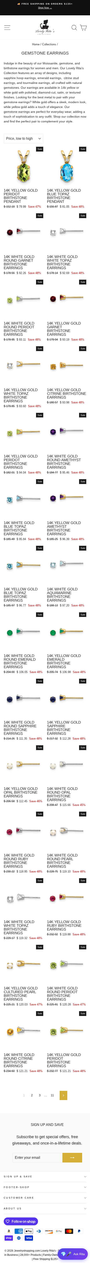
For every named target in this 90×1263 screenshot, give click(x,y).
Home (36, 44)
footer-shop (16, 1187)
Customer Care (19, 1197)
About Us (13, 1208)
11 (52, 1095)
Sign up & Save (18, 1176)
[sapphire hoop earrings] (16, 78)
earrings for (26, 68)
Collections (49, 44)
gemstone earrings (17, 111)
